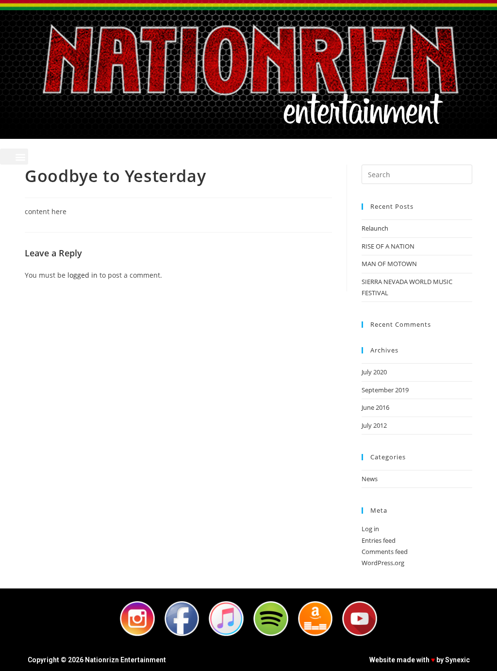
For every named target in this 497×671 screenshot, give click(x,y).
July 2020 (374, 372)
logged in (82, 275)
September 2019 (385, 390)
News (370, 478)
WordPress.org (383, 562)
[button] (14, 157)
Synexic (457, 660)
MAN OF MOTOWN (389, 263)
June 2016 (375, 407)
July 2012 (374, 425)
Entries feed (379, 540)
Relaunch (375, 228)
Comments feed (385, 551)
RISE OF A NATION (388, 246)
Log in (370, 528)
